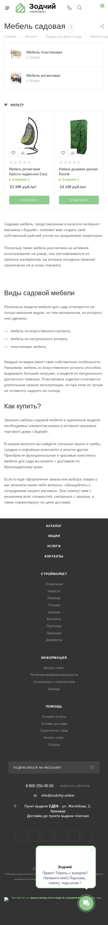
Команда (54, 598)
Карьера (54, 612)
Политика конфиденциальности (54, 675)
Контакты (54, 556)
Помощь (54, 706)
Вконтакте (20, 835)
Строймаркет (54, 574)
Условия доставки (54, 724)
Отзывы (54, 605)
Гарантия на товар (54, 730)
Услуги (54, 546)
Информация (54, 658)
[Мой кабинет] (89, 8)
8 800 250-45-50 (39, 786)
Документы (54, 640)
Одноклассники (60, 835)
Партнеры (54, 626)
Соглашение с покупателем (54, 682)
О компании (54, 584)
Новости (54, 591)
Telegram (34, 835)
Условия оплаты (54, 717)
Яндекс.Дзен (87, 835)
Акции (54, 536)
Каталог (54, 526)
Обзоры (54, 745)
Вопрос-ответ (54, 668)
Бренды (54, 689)
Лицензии (54, 633)
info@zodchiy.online (57, 795)
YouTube (47, 835)
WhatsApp (74, 835)
